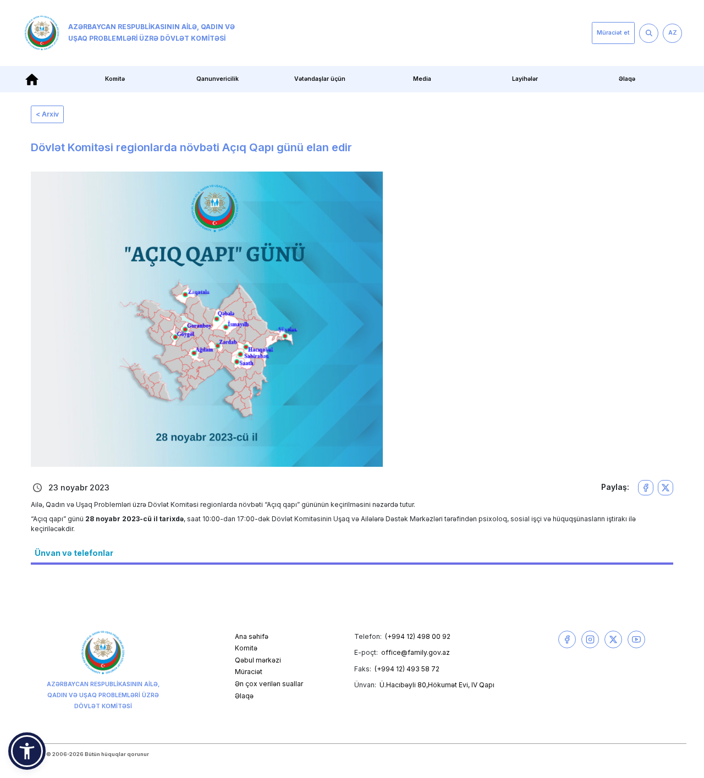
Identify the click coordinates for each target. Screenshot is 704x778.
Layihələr (525, 78)
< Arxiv (47, 114)
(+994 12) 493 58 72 (407, 669)
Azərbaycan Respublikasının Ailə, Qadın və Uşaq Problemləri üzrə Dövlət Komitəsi (151, 32)
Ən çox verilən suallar (269, 684)
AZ (672, 32)
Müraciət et (613, 32)
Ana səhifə (251, 636)
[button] (27, 751)
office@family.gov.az (415, 652)
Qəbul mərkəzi (258, 660)
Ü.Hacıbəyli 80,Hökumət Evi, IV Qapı (437, 685)
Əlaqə (627, 78)
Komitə (246, 648)
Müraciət (248, 671)
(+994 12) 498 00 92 (417, 636)
